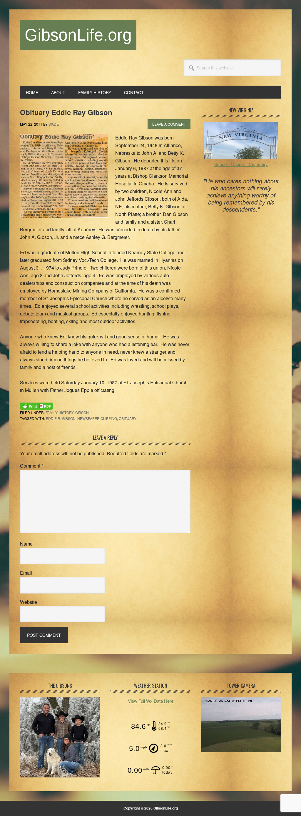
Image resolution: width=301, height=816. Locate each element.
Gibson (82, 412)
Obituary (127, 418)
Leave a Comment (169, 124)
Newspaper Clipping (97, 418)
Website (28, 602)
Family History (59, 412)
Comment (31, 465)
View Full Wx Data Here (150, 701)
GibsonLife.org (78, 35)
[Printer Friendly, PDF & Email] (36, 405)
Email (26, 572)
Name (26, 543)
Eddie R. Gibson (61, 418)
